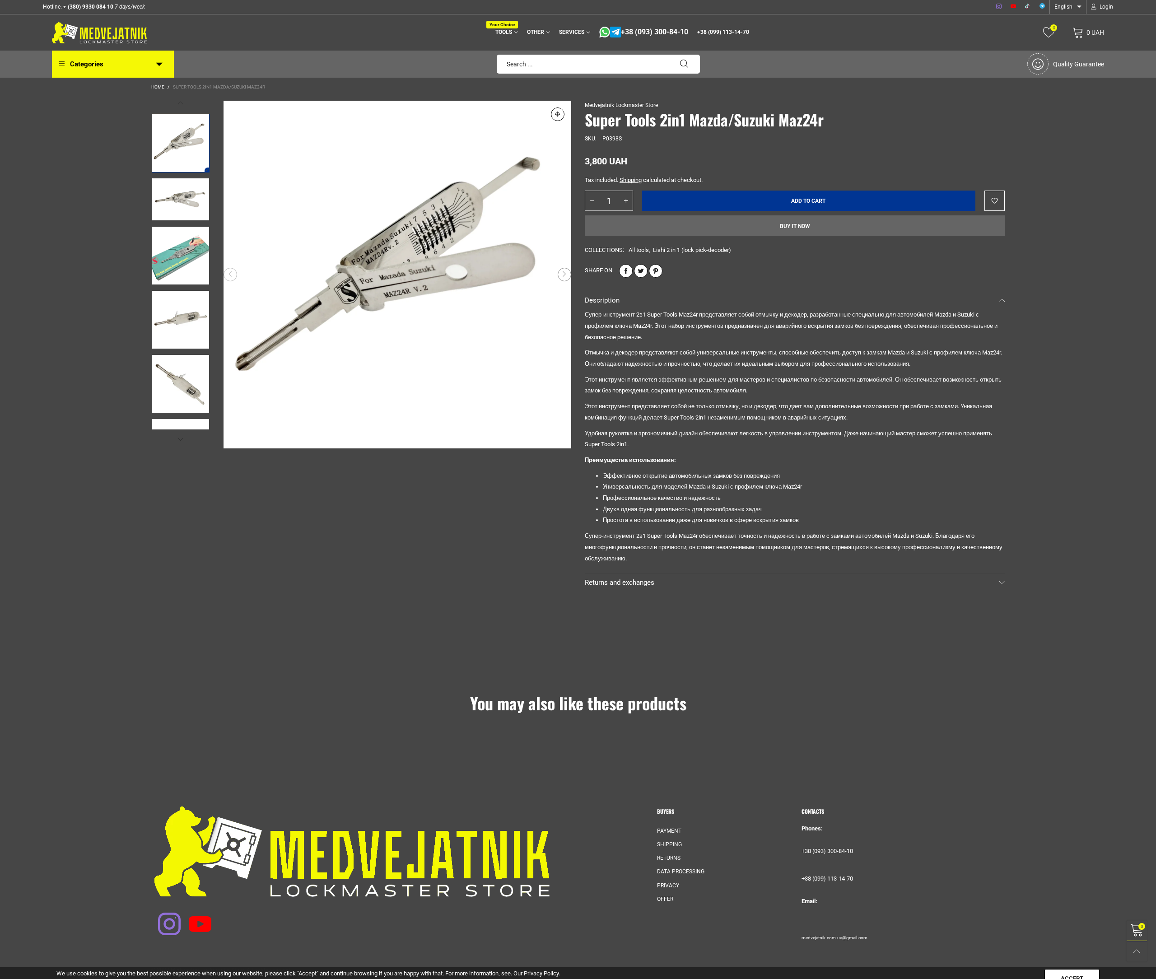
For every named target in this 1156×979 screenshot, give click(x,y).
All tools (639, 250)
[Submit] (684, 64)
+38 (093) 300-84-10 (654, 32)
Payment (669, 831)
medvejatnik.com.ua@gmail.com (834, 938)
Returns (669, 858)
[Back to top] (1137, 951)
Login (1106, 7)
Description (602, 300)
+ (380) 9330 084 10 (87, 7)
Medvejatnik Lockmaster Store (621, 105)
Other (535, 32)
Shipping (631, 180)
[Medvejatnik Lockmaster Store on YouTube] (194, 918)
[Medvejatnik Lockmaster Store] (99, 32)
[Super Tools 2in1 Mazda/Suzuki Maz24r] (397, 274)
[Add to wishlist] (994, 201)
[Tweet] (641, 271)
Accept (1072, 965)
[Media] (557, 114)
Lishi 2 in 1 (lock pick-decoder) (692, 250)
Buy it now (795, 226)
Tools (505, 31)
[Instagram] (999, 7)
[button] (230, 274)
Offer (665, 899)
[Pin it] (655, 271)
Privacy (668, 885)
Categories (86, 64)
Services (571, 32)
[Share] (626, 271)
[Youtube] (1013, 7)
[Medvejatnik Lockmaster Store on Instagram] (163, 918)
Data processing (680, 871)
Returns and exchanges (619, 582)
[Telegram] (1042, 7)
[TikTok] (1028, 7)
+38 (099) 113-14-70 (723, 32)
